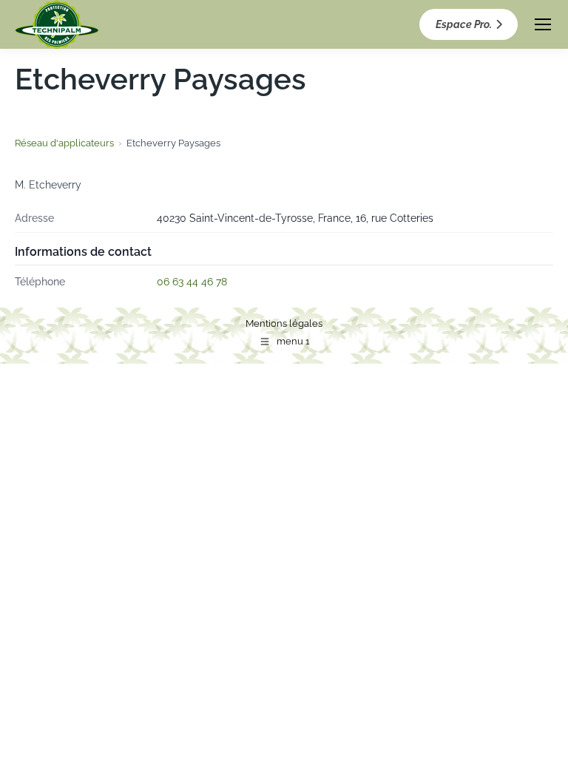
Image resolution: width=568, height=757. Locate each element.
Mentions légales (284, 323)
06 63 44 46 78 (192, 282)
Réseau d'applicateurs (64, 143)
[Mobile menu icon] (542, 24)
